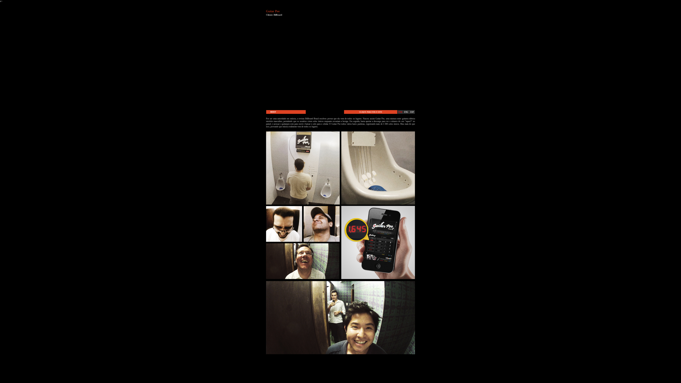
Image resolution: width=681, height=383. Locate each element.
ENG (406, 112)
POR (400, 112)
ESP (412, 112)
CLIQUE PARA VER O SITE (370, 112)
